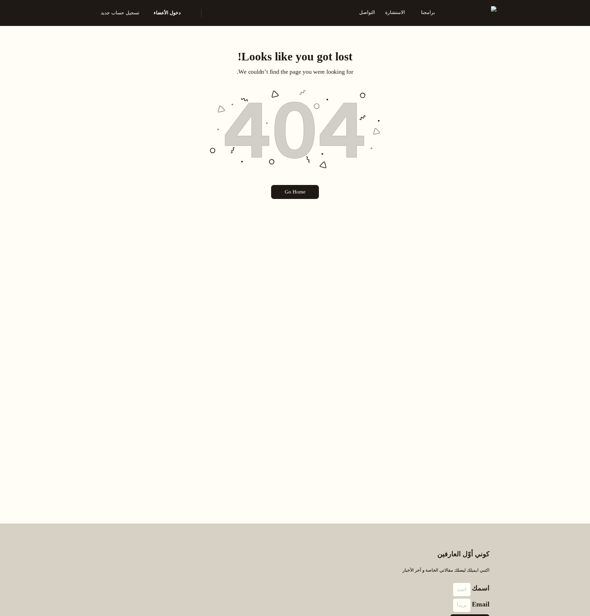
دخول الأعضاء (167, 12)
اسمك (481, 588)
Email (481, 604)
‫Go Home (295, 192)
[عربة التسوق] (191, 13)
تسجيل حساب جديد (120, 12)
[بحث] (211, 13)
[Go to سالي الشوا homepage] (474, 12)
